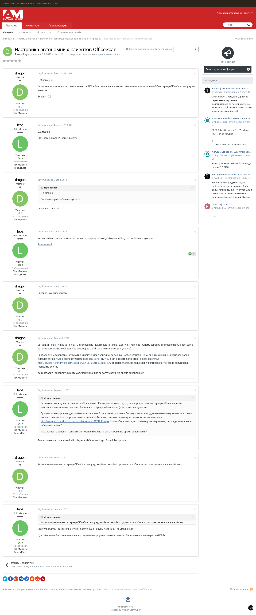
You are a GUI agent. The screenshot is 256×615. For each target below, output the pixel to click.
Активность (33, 25)
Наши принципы (44, 3)
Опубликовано (55, 73)
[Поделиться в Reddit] (32, 578)
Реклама (15, 3)
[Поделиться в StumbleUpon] (37, 578)
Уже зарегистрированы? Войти (233, 13)
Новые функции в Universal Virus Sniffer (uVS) (232, 88)
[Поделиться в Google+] (15, 578)
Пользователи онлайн (69, 32)
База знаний (45, 244)
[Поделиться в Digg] (21, 578)
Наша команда (27, 3)
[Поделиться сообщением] (195, 73)
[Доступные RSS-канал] (251, 590)
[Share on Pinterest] (42, 578)
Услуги (6, 3)
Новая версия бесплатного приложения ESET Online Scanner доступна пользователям (232, 118)
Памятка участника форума (220, 69)
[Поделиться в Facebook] (10, 578)
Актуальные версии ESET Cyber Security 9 (232, 152)
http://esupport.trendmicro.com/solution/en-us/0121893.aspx (72, 362)
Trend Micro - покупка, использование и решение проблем (87, 54)
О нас (55, 3)
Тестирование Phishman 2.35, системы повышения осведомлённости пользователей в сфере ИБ (232, 174)
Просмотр (11, 25)
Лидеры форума (57, 25)
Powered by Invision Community (125, 610)
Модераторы (44, 32)
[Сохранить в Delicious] (26, 578)
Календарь (25, 32)
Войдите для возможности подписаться (150, 49)
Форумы (8, 32)
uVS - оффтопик (220, 204)
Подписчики (182, 49)
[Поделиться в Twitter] (5, 578)
